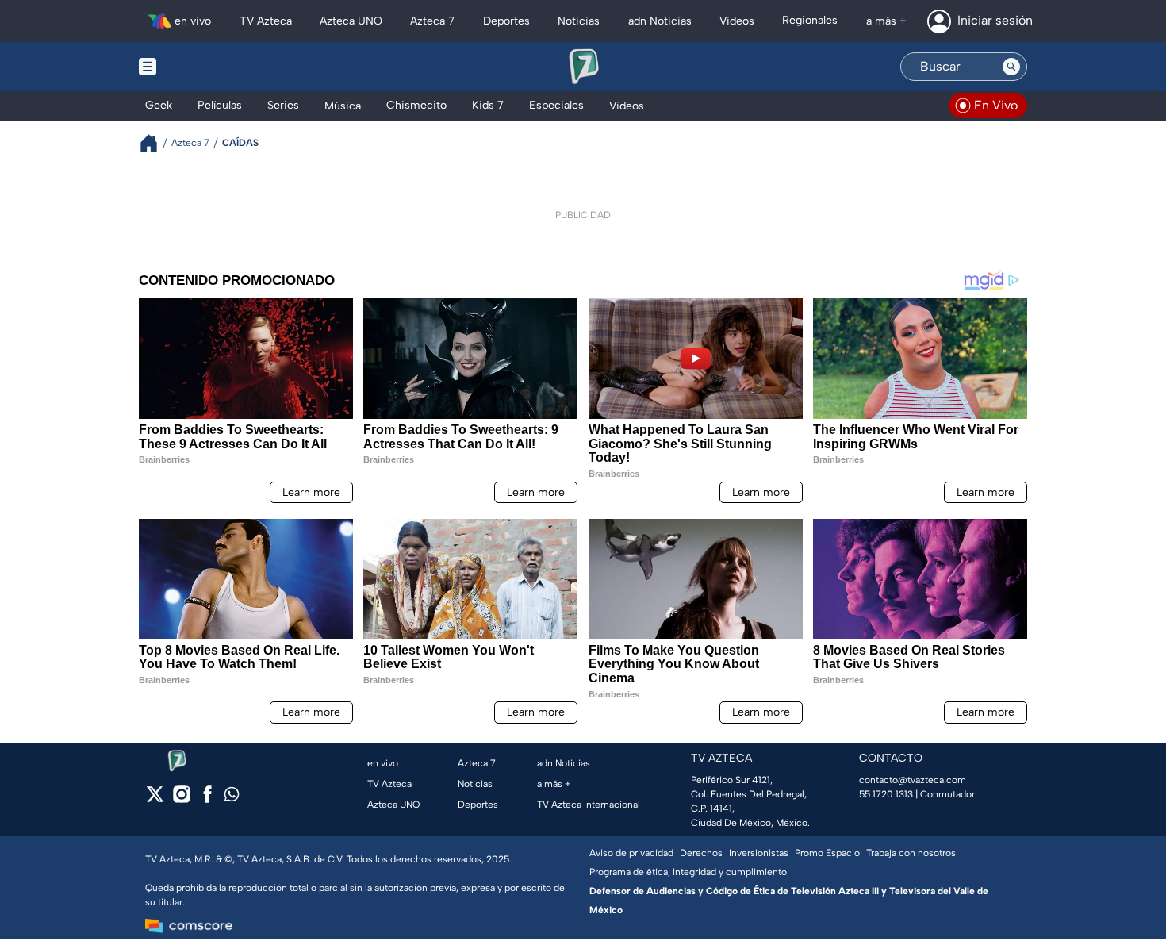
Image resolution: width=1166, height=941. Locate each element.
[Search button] (1011, 66)
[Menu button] (202, 66)
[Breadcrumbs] (155, 143)
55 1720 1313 (886, 794)
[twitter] (155, 799)
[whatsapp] (232, 797)
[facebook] (207, 799)
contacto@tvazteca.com (912, 779)
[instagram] (181, 799)
